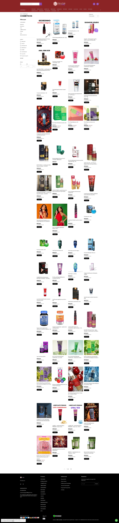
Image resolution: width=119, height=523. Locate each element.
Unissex (21, 31)
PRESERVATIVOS (35, 10)
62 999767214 (23, 490)
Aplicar (34, 66)
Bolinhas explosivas (23, 34)
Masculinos (22, 26)
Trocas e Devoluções (65, 485)
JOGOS (80, 9)
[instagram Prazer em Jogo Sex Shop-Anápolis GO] (20, 484)
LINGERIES (70, 9)
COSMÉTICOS (46, 9)
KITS (58, 10)
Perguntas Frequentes (65, 487)
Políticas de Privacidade (66, 483)
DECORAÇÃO (47, 10)
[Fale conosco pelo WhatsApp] (116, 520)
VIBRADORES (53, 9)
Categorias (22, 9)
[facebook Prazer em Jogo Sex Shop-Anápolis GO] (23, 484)
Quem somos (63, 481)
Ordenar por (91, 14)
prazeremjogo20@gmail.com (26, 492)
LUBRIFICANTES (23, 29)
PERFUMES (34, 9)
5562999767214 (23, 488)
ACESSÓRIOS (59, 9)
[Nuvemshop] (57, 520)
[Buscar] (40, 4)
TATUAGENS (54, 10)
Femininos (22, 24)
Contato (62, 489)
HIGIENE (85, 9)
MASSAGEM (41, 10)
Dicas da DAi (63, 479)
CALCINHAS (76, 9)
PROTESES (65, 9)
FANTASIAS (90, 9)
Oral (21, 33)
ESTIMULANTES (40, 9)
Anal (21, 27)
